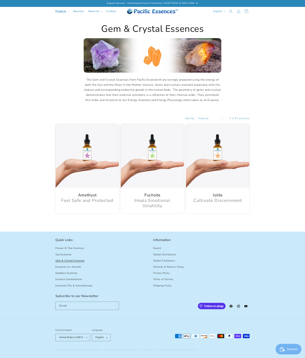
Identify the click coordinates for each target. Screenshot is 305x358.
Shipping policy (166, 349)
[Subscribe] (115, 306)
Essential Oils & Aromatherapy (73, 285)
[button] (62, 11)
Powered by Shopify (91, 350)
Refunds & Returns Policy (168, 267)
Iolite (218, 195)
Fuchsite (153, 195)
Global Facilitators (164, 260)
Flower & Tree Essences (69, 248)
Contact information (187, 349)
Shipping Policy (162, 285)
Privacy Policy (161, 273)
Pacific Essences (73, 350)
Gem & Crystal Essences (70, 260)
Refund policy (111, 349)
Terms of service (147, 349)
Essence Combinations (68, 279)
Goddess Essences (66, 273)
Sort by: (190, 118)
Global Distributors (164, 254)
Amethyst (87, 195)
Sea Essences (63, 254)
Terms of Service (163, 279)
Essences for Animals (68, 267)
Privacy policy (129, 349)
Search (157, 248)
